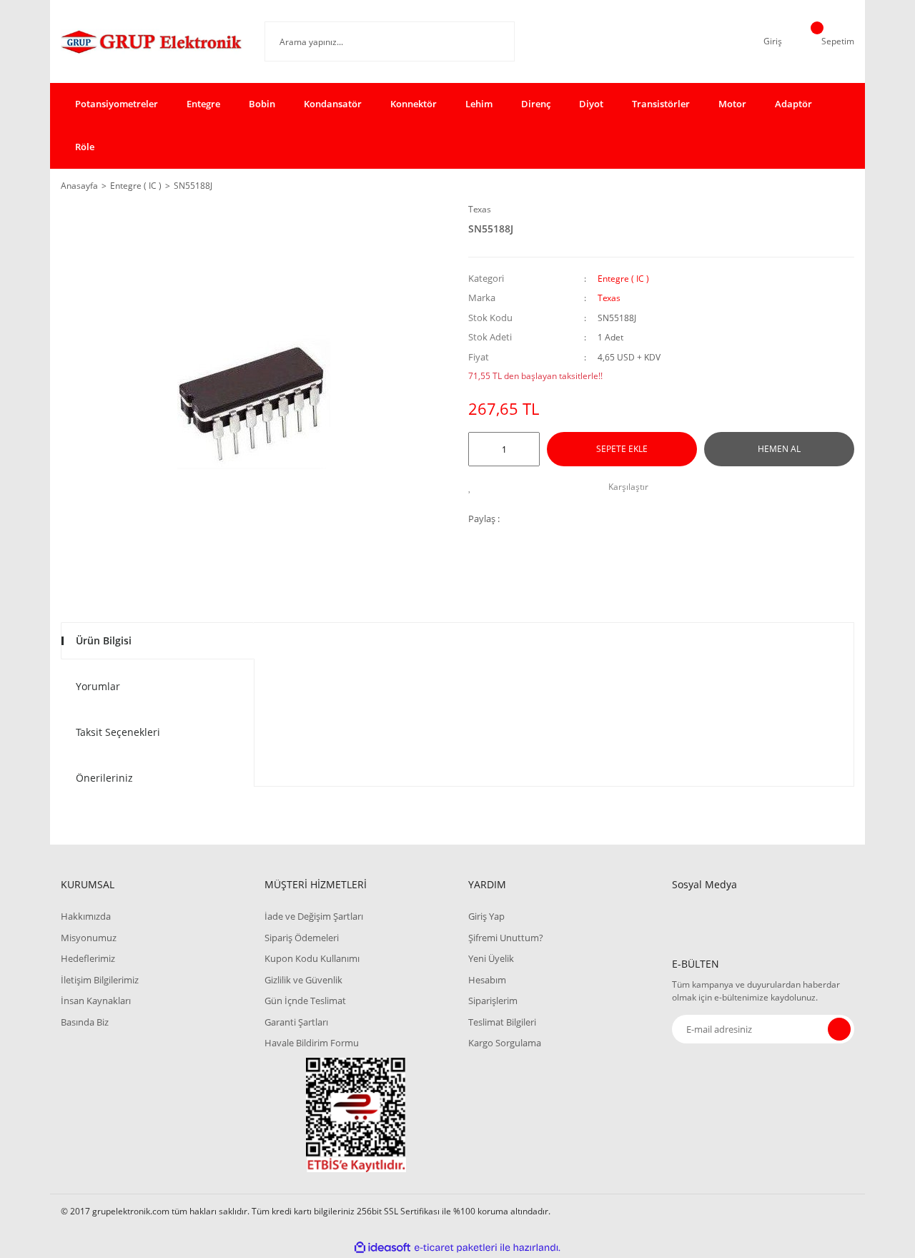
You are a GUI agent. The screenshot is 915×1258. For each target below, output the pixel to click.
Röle (84, 146)
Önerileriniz (104, 778)
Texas (479, 209)
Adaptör (793, 103)
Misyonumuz (89, 937)
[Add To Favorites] (473, 487)
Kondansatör (333, 103)
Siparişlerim (493, 1000)
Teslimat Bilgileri (502, 1022)
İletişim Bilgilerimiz (100, 979)
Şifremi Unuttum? (505, 937)
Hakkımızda (86, 916)
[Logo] (152, 41)
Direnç (535, 103)
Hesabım (487, 979)
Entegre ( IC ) (623, 278)
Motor (732, 103)
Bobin (262, 103)
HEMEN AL (779, 449)
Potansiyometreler (116, 103)
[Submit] (839, 1029)
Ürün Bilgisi (104, 640)
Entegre (203, 103)
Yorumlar (98, 686)
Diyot (591, 103)
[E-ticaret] (456, 1247)
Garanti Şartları (296, 1022)
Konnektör (413, 103)
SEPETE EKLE (622, 449)
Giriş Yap (486, 916)
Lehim (479, 103)
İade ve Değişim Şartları (313, 916)
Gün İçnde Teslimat (305, 1000)
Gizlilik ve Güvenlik (303, 979)
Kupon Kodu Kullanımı (312, 958)
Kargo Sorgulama (504, 1042)
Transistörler (661, 103)
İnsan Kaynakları (96, 1000)
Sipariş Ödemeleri (301, 937)
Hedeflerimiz (88, 958)
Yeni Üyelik (491, 958)
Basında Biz (85, 1022)
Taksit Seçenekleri (118, 732)
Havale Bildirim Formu (311, 1042)
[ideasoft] (382, 1247)
